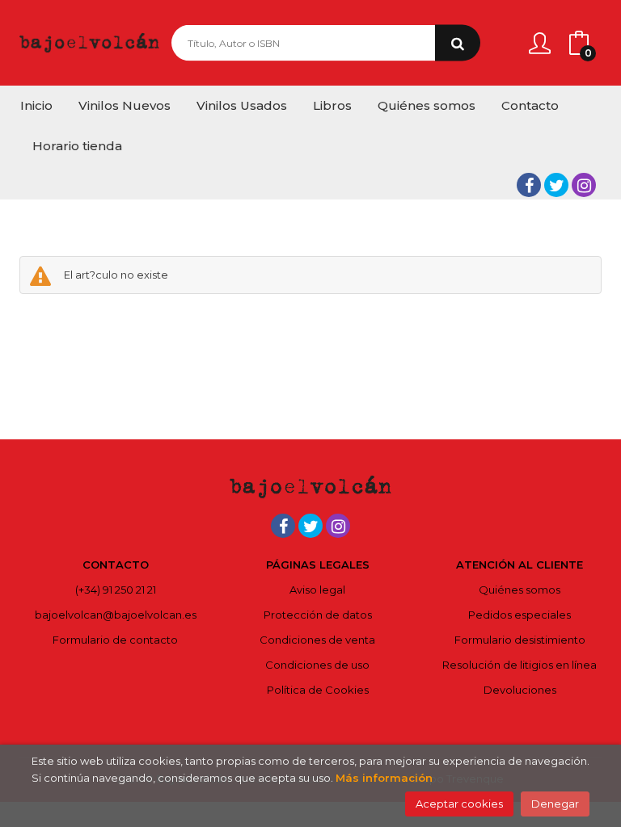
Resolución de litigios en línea (519, 664)
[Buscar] (457, 43)
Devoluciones (520, 689)
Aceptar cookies (459, 803)
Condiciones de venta (317, 639)
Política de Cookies (318, 689)
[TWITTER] (556, 185)
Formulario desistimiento (519, 639)
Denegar (555, 803)
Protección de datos (318, 614)
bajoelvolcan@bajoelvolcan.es (115, 614)
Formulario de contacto (115, 639)
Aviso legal (317, 589)
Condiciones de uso (317, 664)
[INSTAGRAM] (584, 185)
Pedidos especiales (519, 614)
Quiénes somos (519, 589)
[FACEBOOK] (529, 185)
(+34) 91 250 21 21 (115, 589)
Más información (384, 777)
